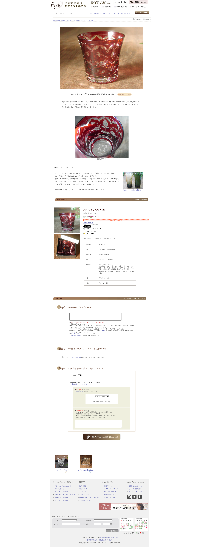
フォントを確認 (76, 357)
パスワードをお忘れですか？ (123, 13)
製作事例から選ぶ (121, 7)
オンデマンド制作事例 (61, 500)
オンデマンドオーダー (111, 491)
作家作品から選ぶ (109, 494)
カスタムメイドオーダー (111, 489)
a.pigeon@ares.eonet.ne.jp (109, 537)
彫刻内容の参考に (76, 335)
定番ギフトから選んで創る (73, 20)
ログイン (110, 13)
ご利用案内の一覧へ (85, 500)
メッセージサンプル (77, 333)
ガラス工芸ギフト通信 (136, 491)
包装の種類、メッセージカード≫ (81, 384)
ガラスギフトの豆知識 (61, 491)
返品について (83, 489)
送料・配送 (82, 486)
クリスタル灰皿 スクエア (86, 470)
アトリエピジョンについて (63, 486)
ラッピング (82, 491)
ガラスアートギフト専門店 (59, 20)
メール (102, 330)
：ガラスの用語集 (135, 190)
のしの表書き (79, 391)
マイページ (103, 13)
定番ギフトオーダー (110, 486)
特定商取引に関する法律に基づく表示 (99, 540)
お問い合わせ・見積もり (138, 7)
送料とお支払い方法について (142, 19)
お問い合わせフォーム (136, 486)
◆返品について (88, 223)
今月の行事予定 (59, 489)
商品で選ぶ (96, 7)
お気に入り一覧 (94, 13)
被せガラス (126, 190)
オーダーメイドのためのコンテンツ (65, 494)
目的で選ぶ (108, 7)
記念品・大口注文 (109, 497)
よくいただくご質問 (135, 489)
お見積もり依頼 (84, 494)
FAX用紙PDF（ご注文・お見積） (89, 497)
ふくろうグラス (62, 470)
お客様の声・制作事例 (61, 497)
